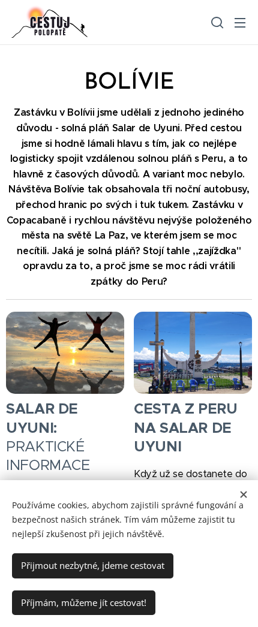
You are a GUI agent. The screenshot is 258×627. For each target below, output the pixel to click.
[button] (216, 22)
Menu (240, 22)
